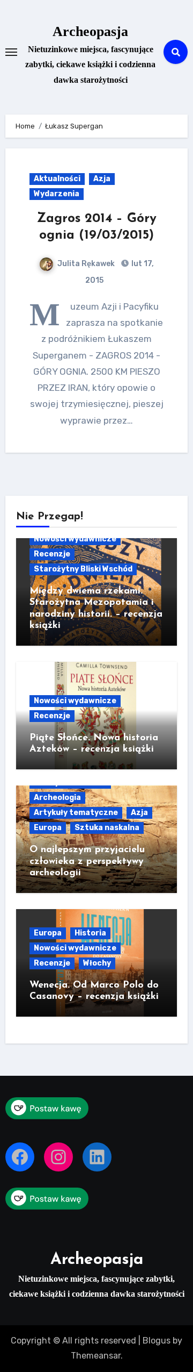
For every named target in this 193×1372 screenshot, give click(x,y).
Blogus (156, 1340)
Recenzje (52, 554)
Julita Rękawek (86, 263)
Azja (101, 178)
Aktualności (57, 178)
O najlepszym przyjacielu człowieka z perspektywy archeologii (87, 861)
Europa (48, 827)
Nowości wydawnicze (75, 539)
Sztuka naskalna (107, 827)
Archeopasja (90, 31)
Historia (90, 933)
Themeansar (96, 1355)
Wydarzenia (56, 193)
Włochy (97, 963)
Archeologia (57, 797)
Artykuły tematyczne (76, 812)
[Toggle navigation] (11, 52)
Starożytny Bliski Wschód (83, 569)
